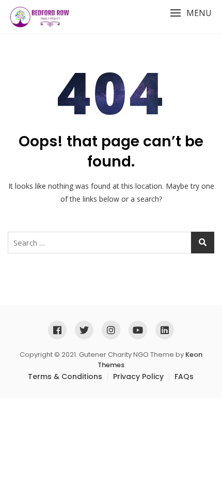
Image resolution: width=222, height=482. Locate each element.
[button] (191, 13)
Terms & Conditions (65, 376)
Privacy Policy (138, 376)
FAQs (184, 376)
